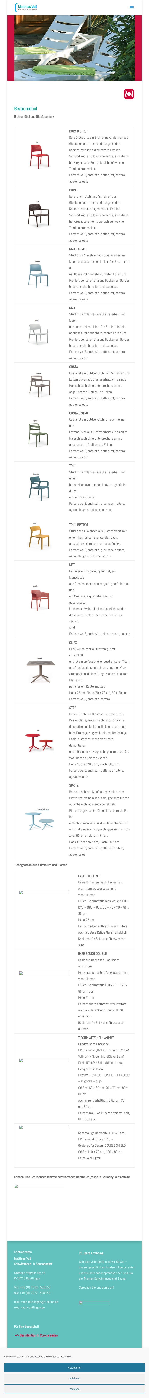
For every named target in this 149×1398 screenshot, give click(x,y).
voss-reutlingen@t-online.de (39, 1302)
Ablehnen (74, 1378)
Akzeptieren (74, 1367)
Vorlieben (74, 1389)
